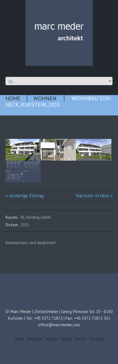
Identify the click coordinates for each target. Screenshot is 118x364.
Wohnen (45, 98)
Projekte (34, 338)
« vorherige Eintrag (24, 196)
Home (13, 98)
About (66, 338)
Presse (80, 338)
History (51, 338)
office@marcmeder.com (59, 324)
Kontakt (97, 338)
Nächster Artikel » (94, 196)
